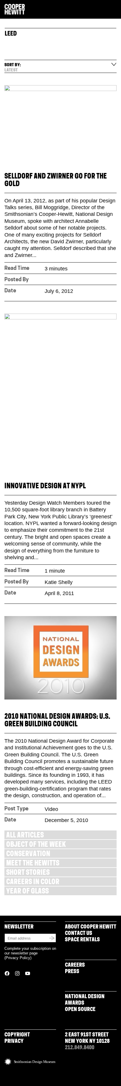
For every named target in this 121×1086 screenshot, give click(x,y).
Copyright (17, 1035)
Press (72, 972)
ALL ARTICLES (25, 836)
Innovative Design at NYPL (45, 486)
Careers (75, 965)
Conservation (28, 854)
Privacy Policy (18, 958)
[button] (114, 9)
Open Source (80, 1009)
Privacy (13, 1041)
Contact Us (78, 933)
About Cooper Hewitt (90, 927)
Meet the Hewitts (32, 864)
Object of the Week (36, 845)
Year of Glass (27, 892)
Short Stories (28, 873)
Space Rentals (82, 940)
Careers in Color (32, 882)
